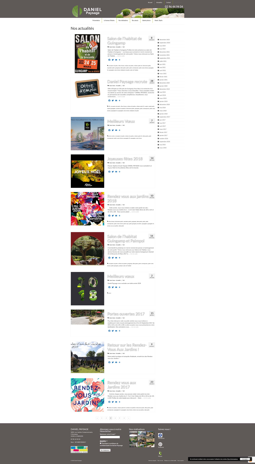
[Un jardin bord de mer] (133, 439)
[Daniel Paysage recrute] (87, 88)
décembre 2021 (165, 52)
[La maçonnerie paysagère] (133, 433)
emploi (146, 106)
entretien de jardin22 (121, 108)
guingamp (117, 67)
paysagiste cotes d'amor (114, 70)
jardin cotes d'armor (143, 67)
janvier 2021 (163, 80)
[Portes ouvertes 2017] (87, 317)
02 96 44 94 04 (75, 439)
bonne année (111, 136)
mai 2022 (163, 49)
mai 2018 (163, 107)
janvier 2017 (163, 135)
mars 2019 (163, 98)
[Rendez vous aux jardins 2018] (87, 208)
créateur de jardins (129, 65)
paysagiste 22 (114, 110)
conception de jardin (113, 65)
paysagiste (144, 223)
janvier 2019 (163, 101)
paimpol (121, 265)
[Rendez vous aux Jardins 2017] (87, 395)
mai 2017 (163, 123)
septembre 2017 (165, 117)
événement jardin (147, 65)
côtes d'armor (121, 65)
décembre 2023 (165, 39)
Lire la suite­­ (121, 56)
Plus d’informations (232, 459)
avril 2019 (163, 95)
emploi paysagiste (111, 108)
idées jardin (123, 67)
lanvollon (139, 223)
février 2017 (163, 132)
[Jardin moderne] (141, 439)
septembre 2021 (165, 58)
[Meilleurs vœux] (87, 288)
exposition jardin (111, 67)
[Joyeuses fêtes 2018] (87, 171)
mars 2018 (163, 110)
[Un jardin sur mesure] (141, 433)
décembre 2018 (165, 104)
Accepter (245, 459)
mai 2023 (163, 46)
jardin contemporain (133, 67)
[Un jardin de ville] (141, 444)
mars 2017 (163, 129)
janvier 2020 (163, 86)
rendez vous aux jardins (112, 225)
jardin (127, 67)
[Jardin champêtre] (133, 444)
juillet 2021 (163, 61)
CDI (109, 106)
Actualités (118, 47)
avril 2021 (163, 70)
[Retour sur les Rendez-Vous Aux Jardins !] (87, 357)
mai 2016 (163, 144)
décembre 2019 (165, 89)
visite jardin (121, 225)
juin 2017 (162, 120)
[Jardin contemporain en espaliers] (150, 433)
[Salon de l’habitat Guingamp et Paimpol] (87, 248)
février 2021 (163, 76)
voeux (109, 293)
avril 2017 (163, 126)
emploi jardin (151, 106)
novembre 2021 (165, 55)
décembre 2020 (165, 83)
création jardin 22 (138, 65)
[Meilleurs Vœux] (87, 133)
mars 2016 (163, 148)
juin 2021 (162, 64)
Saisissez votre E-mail (108, 434)
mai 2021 (163, 67)
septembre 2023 (165, 42)
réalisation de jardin (125, 70)
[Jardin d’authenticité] (150, 444)
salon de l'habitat (134, 70)
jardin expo (126, 223)
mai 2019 (163, 92)
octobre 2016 (164, 138)
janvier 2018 (163, 114)
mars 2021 (163, 73)
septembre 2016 (165, 141)
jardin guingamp (133, 223)
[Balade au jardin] (150, 439)
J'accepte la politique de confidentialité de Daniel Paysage (111, 444)
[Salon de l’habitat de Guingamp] (87, 53)
